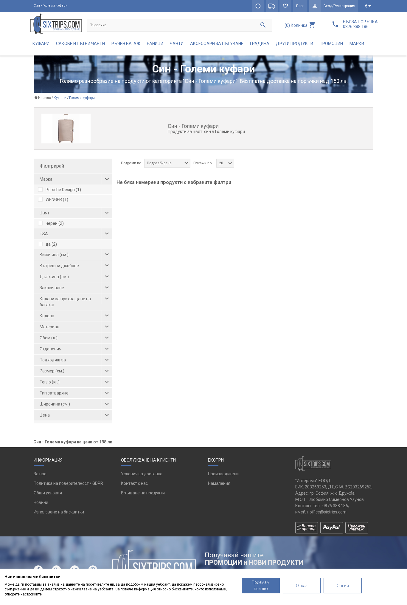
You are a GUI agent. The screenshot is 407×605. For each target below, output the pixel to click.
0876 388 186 (335, 505)
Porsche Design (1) (63, 189)
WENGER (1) (57, 199)
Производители (223, 473)
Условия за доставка (141, 473)
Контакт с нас (134, 483)
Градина (259, 43)
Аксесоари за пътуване (216, 43)
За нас (40, 473)
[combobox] (167, 163)
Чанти (177, 43)
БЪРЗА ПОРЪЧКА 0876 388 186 (360, 24)
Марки (356, 43)
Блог (300, 6)
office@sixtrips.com (328, 512)
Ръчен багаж (125, 43)
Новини (41, 502)
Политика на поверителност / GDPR (68, 483)
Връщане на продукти (143, 493)
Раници (155, 43)
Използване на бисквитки (59, 512)
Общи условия (48, 493)
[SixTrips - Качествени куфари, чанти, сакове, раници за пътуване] (56, 24)
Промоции (331, 43)
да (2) (51, 244)
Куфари (40, 43)
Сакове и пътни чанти (80, 43)
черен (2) (55, 223)
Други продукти (294, 43)
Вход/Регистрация (339, 6)
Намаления (219, 483)
